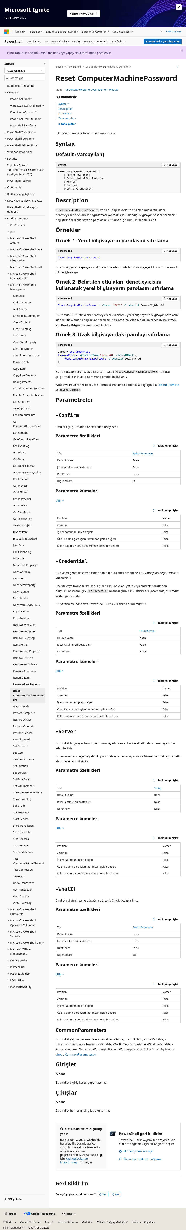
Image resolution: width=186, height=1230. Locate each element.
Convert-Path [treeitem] (21, 362)
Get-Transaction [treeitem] (22, 518)
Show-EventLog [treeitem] (22, 799)
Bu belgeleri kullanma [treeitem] (20, 85)
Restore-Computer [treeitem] (24, 726)
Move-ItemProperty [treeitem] (25, 565)
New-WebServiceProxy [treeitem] (26, 605)
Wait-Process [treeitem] (21, 896)
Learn (59, 66)
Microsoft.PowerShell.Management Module (92, 89)
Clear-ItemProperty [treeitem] (24, 342)
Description (65, 108)
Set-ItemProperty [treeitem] (23, 759)
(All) (58, 501)
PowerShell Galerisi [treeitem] (19, 180)
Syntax (62, 104)
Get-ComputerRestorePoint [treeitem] (27, 424)
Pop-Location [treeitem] (21, 611)
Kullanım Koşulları (143, 1222)
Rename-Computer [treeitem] (24, 671)
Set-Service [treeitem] (20, 772)
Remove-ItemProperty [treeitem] (26, 651)
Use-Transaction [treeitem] (23, 889)
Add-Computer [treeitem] (22, 302)
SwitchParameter (143, 453)
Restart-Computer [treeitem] (24, 713)
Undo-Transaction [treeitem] (24, 883)
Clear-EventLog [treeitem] (22, 329)
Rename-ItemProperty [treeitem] (26, 684)
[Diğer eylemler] (177, 67)
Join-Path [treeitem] (18, 545)
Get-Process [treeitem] (20, 485)
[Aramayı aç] (161, 31)
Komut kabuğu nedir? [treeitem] (23, 112)
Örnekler (63, 113)
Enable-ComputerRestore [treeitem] (28, 395)
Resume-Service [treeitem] (23, 733)
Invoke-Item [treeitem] (20, 532)
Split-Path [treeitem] (19, 805)
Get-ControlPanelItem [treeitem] (26, 439)
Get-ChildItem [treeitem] (21, 401)
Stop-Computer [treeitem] (22, 832)
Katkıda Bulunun (68, 1222)
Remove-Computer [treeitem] (24, 631)
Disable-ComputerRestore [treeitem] (29, 388)
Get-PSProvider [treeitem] (22, 499)
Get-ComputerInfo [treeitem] (24, 415)
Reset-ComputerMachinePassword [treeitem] (28, 695)
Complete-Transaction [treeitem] (26, 355)
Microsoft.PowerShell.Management (106, 66)
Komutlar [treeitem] (18, 295)
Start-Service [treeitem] (21, 819)
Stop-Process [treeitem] (21, 839)
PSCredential (147, 631)
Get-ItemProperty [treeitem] (23, 465)
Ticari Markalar (12, 1227)
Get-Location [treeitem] (20, 479)
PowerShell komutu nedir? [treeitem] (26, 119)
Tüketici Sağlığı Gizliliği (111, 1222)
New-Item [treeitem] (19, 578)
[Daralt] (45, 64)
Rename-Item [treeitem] (21, 677)
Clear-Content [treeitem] (21, 322)
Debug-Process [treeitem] (22, 382)
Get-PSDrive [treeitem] (20, 492)
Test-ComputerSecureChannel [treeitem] (28, 861)
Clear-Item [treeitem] (19, 335)
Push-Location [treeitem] (21, 618)
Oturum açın (174, 31)
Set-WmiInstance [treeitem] (23, 786)
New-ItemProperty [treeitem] (24, 585)
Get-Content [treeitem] (20, 432)
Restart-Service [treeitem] (22, 719)
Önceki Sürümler (30, 1222)
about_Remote (169, 385)
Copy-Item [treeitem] (19, 368)
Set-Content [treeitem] (20, 746)
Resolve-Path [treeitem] (21, 706)
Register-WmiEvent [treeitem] (24, 624)
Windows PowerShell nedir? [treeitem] (27, 105)
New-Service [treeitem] (20, 598)
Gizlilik (86, 1222)
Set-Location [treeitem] (20, 766)
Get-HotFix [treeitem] (19, 452)
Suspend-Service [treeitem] (23, 852)
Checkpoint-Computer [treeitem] (26, 315)
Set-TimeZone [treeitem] (21, 779)
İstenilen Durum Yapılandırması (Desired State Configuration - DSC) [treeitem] (25, 169)
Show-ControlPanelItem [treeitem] (27, 792)
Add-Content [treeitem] (21, 309)
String (157, 788)
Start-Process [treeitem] (21, 812)
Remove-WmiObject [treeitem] (25, 664)
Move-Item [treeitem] (19, 558)
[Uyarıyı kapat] (179, 7)
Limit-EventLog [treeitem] (22, 552)
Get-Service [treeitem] (20, 505)
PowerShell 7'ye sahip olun (163, 41)
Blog (47, 1222)
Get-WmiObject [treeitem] (22, 525)
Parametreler (66, 118)
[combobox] (24, 71)
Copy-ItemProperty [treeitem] (24, 375)
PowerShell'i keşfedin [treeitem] (23, 125)
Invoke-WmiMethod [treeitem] (25, 538)
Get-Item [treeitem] (18, 459)
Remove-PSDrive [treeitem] (23, 658)
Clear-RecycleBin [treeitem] (23, 348)
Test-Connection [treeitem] (23, 869)
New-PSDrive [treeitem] (21, 591)
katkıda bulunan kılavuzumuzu (74, 1160)
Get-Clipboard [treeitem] (21, 408)
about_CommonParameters (75, 1054)
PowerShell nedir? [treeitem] (21, 99)
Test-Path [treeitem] (18, 876)
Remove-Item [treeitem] (21, 644)
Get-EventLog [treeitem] (21, 446)
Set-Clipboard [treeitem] (21, 739)
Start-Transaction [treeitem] (23, 825)
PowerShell (74, 66)
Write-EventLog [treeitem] (22, 903)
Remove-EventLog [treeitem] (24, 638)
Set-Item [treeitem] (18, 752)
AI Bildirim (9, 1222)
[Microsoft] (6, 31)
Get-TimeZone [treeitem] (21, 512)
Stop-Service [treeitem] (20, 845)
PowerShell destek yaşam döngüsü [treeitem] (22, 209)
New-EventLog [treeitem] (22, 571)
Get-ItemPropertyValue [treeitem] (27, 472)
